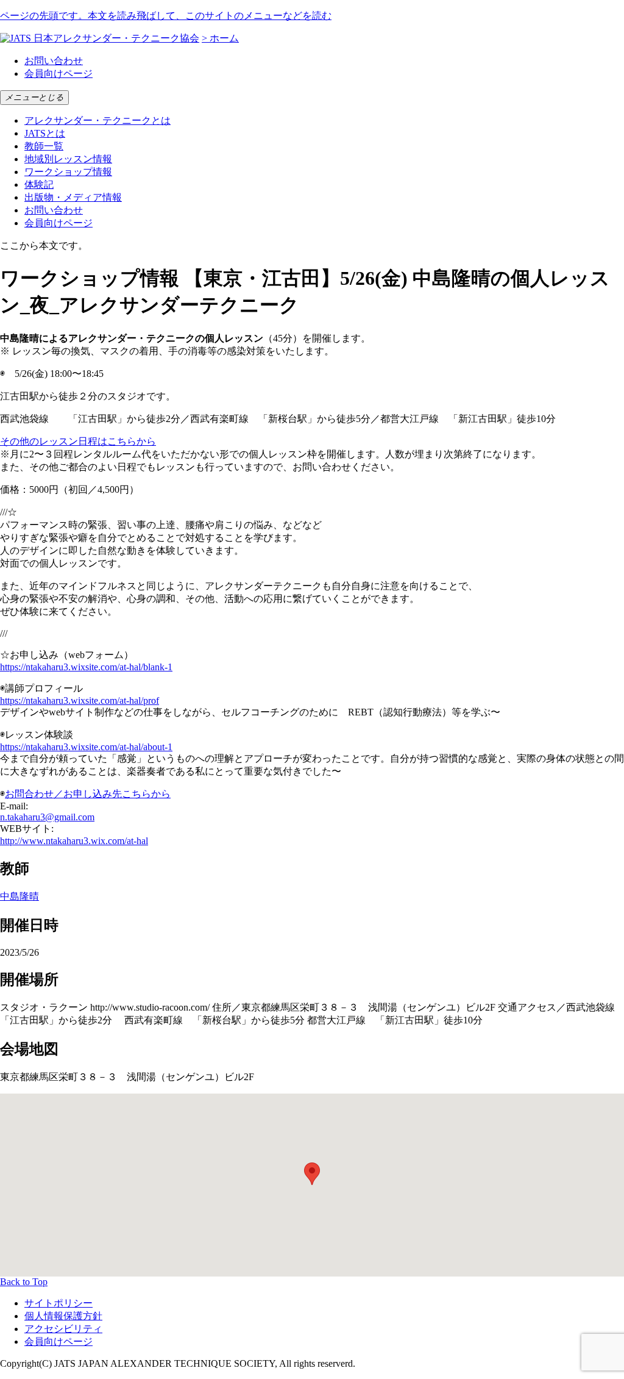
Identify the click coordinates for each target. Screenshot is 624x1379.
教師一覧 (43, 146)
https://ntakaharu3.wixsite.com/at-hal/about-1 (86, 747)
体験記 (39, 184)
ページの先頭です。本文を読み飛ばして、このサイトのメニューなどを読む (166, 15)
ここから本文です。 (44, 245)
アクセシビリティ (63, 1328)
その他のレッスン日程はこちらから (78, 441)
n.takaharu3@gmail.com (47, 817)
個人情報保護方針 (63, 1316)
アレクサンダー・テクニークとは (97, 120)
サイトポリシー (58, 1303)
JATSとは (44, 133)
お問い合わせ (53, 61)
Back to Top (24, 1282)
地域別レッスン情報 (68, 159)
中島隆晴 (19, 896)
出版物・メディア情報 (73, 197)
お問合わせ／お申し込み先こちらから (88, 794)
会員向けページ (58, 73)
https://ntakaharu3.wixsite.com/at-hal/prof (79, 700)
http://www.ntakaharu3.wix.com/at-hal (74, 841)
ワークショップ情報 (68, 172)
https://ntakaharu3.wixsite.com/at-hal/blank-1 (86, 667)
